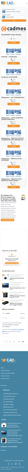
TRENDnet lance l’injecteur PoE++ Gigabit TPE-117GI (16, 304)
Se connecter (4, 385)
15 (19, 341)
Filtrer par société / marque (8, 9)
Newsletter (3, 450)
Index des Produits (5, 370)
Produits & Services (5, 376)
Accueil (2, 368)
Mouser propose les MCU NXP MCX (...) (17, 278)
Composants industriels (15, 276)
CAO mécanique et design (9, 396)
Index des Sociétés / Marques (8, 373)
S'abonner (22, 313)
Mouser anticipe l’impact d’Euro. (14, 435)
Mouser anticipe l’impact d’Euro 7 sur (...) (18, 288)
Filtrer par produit (6, 14)
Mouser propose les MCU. (13, 427)
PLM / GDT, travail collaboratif (10, 409)
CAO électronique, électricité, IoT (17, 274)
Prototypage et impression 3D (10, 412)
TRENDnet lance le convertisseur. (15, 442)
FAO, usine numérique (8, 401)
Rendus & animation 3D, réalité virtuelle (12, 415)
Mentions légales (5, 467)
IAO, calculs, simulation (15, 286)
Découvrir (13, 42)
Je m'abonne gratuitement (7, 220)
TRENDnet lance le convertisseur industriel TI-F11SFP (17, 296)
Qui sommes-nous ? (5, 378)
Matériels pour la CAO (8, 407)
